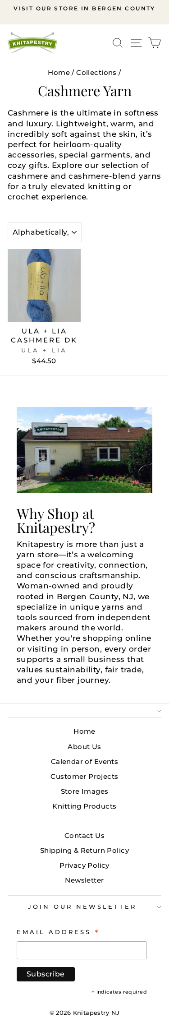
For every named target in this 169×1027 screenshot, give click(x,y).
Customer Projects (84, 776)
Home (59, 72)
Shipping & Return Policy (84, 850)
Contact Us (84, 835)
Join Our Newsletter (82, 906)
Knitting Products (84, 806)
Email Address (58, 932)
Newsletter (84, 880)
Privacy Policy (84, 865)
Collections (96, 72)
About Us (84, 746)
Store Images (85, 791)
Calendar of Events (84, 761)
